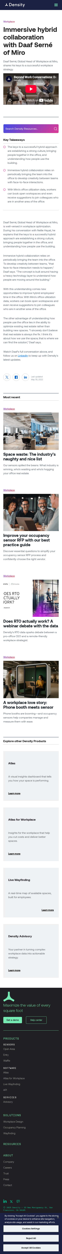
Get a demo (12, 1020)
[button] (56, 5)
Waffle (6, 1060)
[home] (14, 5)
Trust (6, 1173)
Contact (7, 1185)
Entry (6, 1054)
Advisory (8, 1101)
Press (6, 1179)
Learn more (14, 793)
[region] (31, 1233)
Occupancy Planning (14, 1127)
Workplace (9, 21)
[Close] (58, 1217)
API (5, 1089)
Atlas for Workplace (14, 1078)
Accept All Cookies (31, 1247)
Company (8, 1161)
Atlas (6, 1072)
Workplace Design (13, 1121)
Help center (36, 1020)
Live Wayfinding (11, 1084)
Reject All (31, 1238)
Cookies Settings (31, 1228)
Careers (7, 1167)
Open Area (9, 1048)
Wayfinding (9, 1133)
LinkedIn (23, 355)
